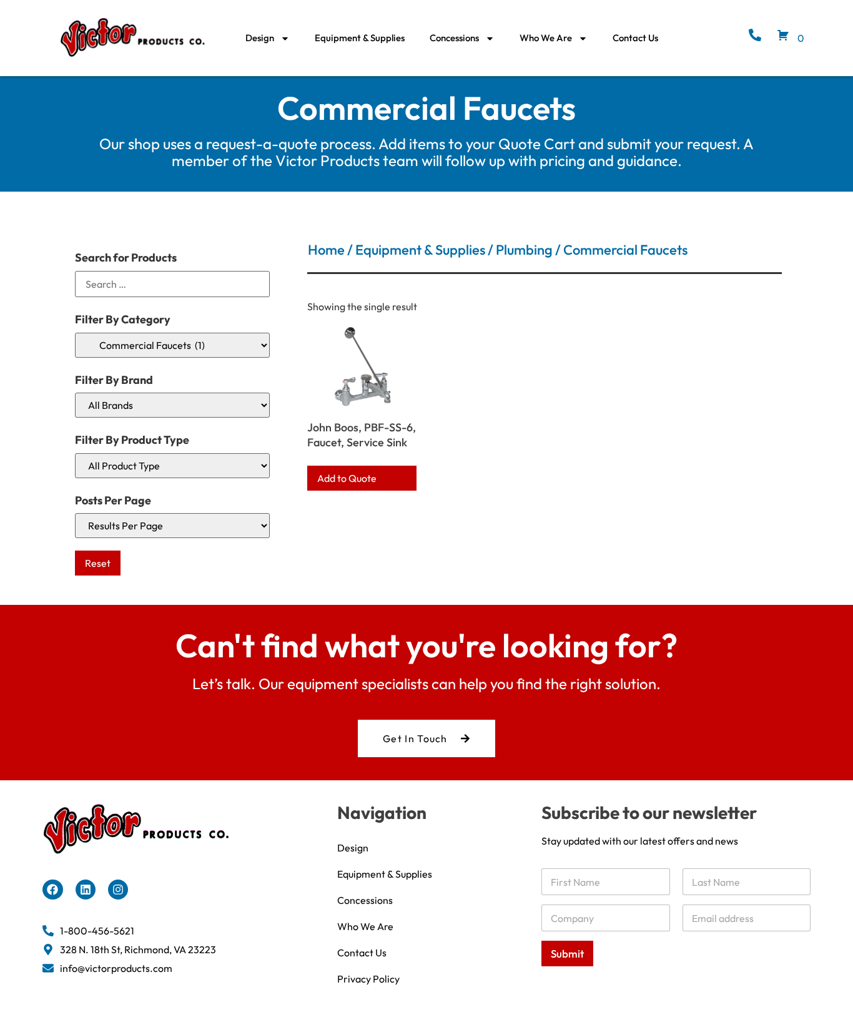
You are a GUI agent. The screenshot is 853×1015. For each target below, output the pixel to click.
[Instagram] (118, 890)
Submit (567, 953)
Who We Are (546, 38)
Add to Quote (347, 478)
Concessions (454, 38)
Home (326, 249)
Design (259, 38)
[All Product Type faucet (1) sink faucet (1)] (172, 465)
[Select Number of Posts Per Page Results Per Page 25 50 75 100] (172, 525)
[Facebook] (52, 890)
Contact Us (635, 38)
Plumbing (524, 249)
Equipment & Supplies (360, 38)
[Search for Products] (172, 284)
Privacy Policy (368, 979)
